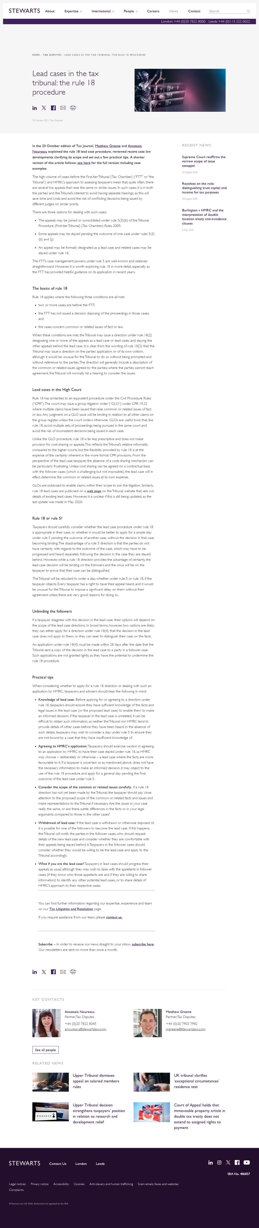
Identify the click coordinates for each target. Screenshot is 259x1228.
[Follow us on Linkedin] (210, 1162)
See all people (45, 1050)
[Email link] (63, 107)
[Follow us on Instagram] (219, 1162)
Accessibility (61, 1184)
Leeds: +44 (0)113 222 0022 (229, 21)
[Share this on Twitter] (43, 107)
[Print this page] (73, 107)
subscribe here (143, 944)
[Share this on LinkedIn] (34, 107)
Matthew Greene (178, 1012)
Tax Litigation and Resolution (71, 909)
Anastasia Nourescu (79, 1012)
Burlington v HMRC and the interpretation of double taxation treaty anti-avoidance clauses (204, 216)
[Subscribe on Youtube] (247, 1162)
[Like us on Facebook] (237, 1162)
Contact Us (57, 1163)
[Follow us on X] (228, 1162)
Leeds (100, 1163)
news (36, 55)
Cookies (79, 1184)
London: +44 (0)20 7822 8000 (183, 21)
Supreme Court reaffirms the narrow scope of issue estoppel (204, 161)
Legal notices (17, 1184)
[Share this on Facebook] (53, 107)
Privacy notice (40, 1184)
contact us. (114, 917)
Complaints (16, 1190)
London (81, 1163)
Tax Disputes (53, 55)
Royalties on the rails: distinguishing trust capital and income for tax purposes (204, 187)
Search (248, 11)
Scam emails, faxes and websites (158, 1184)
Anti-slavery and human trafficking (111, 1184)
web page (94, 491)
